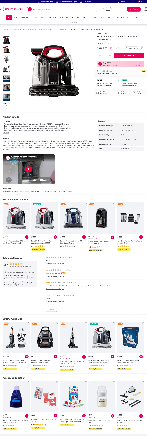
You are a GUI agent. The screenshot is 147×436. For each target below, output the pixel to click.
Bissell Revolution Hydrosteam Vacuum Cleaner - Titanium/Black (14, 361)
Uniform (73, 22)
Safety (86, 17)
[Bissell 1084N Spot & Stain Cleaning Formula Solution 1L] (16, 396)
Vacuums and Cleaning (46, 29)
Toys (61, 17)
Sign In (135, 9)
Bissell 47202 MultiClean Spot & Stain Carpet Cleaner (71, 242)
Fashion (52, 17)
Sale (9, 17)
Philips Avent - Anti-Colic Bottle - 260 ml (99, 421)
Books (129, 17)
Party (137, 17)
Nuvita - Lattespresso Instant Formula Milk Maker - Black (98, 243)
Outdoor (69, 17)
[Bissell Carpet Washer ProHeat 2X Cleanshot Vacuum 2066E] (73, 337)
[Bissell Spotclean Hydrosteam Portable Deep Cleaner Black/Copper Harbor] (44, 337)
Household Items (14, 29)
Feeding (34, 17)
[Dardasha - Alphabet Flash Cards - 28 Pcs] (44, 396)
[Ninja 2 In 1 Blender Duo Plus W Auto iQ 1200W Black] (130, 218)
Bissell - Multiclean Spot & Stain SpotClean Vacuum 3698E (14, 242)
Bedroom (24, 17)
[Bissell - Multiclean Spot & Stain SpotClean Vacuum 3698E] (16, 218)
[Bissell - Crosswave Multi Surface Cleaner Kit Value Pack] (130, 337)
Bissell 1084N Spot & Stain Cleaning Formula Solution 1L (15, 421)
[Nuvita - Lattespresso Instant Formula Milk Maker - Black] (101, 218)
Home (110, 17)
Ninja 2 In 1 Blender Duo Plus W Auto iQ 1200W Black (130, 242)
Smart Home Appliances (29, 29)
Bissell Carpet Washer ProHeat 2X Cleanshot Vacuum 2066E (72, 362)
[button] (121, 1)
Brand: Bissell (102, 33)
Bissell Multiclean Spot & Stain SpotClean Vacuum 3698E (41, 242)
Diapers (43, 17)
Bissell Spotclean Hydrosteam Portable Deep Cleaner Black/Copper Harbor (41, 361)
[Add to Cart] (27, 237)
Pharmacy (120, 17)
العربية (132, 1)
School (94, 17)
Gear (16, 17)
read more (6, 132)
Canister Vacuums (61, 29)
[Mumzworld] (12, 9)
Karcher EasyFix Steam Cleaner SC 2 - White (129, 421)
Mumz (103, 17)
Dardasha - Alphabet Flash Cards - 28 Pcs (43, 421)
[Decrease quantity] (100, 55)
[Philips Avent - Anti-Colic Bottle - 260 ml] (101, 396)
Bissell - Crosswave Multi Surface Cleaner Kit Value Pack (129, 361)
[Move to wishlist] (142, 48)
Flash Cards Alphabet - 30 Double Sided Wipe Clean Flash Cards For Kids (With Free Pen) (72, 421)
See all (51, 309)
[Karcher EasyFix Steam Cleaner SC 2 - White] (130, 396)
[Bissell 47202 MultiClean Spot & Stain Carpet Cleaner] (73, 218)
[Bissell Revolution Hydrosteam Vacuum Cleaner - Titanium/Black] (16, 337)
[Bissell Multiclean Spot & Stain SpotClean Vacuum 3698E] (44, 218)
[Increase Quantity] (109, 55)
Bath (78, 17)
